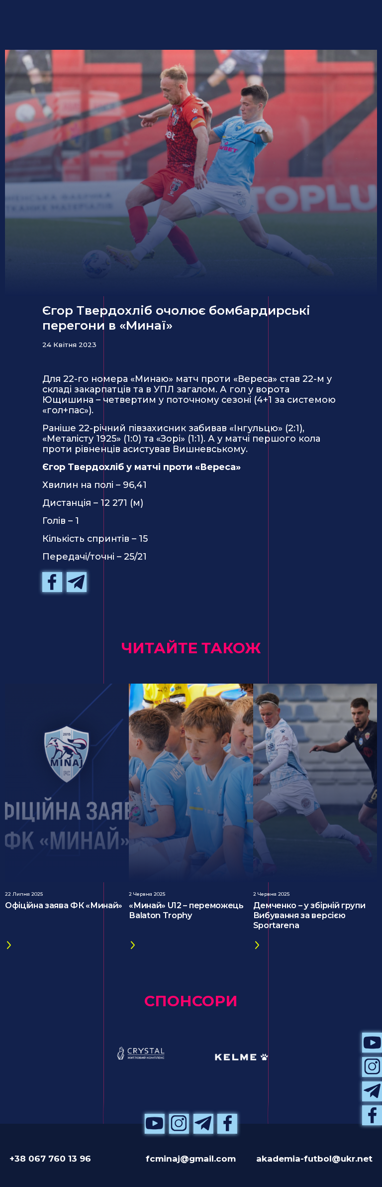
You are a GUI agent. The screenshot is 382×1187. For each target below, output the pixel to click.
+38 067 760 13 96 (50, 1158)
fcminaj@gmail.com (191, 1158)
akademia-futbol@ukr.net (314, 1158)
